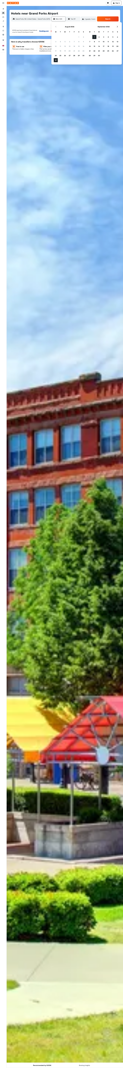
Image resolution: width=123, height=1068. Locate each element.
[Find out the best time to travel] (3, 35)
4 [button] (60, 42)
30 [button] (83, 55)
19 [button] (65, 51)
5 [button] (112, 37)
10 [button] (56, 46)
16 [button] (83, 46)
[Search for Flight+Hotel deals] (3, 21)
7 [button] (74, 42)
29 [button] (79, 55)
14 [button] (74, 46)
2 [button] (83, 37)
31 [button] (56, 60)
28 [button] (74, 55)
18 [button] (60, 51)
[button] (3, 3)
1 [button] (94, 37)
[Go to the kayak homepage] (13, 3)
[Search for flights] (3, 9)
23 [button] (83, 51)
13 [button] (69, 46)
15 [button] (79, 46)
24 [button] (56, 55)
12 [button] (65, 46)
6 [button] (69, 42)
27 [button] (69, 55)
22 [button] (79, 51)
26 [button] (65, 55)
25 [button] (60, 55)
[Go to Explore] (3, 26)
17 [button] (55, 51)
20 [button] (70, 51)
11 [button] (60, 46)
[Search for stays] (3, 13)
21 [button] (74, 51)
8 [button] (78, 42)
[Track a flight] (3, 31)
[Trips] (3, 40)
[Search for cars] (3, 17)
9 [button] (83, 42)
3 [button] (55, 42)
